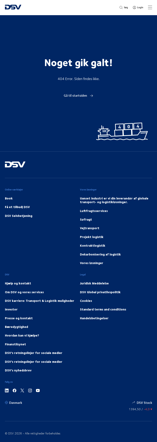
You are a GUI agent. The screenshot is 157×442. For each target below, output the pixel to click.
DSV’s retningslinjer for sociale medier (33, 352)
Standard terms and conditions (103, 309)
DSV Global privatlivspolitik (100, 292)
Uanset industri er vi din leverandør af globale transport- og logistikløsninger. (114, 200)
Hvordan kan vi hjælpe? (22, 335)
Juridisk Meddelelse (94, 283)
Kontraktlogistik (92, 245)
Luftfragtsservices (94, 210)
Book (9, 198)
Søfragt (86, 219)
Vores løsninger (91, 262)
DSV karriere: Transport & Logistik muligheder (39, 300)
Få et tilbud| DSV (17, 206)
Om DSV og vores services (24, 292)
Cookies (86, 300)
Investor (11, 309)
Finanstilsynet (15, 344)
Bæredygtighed (16, 326)
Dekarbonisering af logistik (100, 254)
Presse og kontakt (19, 318)
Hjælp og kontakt (18, 283)
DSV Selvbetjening (18, 215)
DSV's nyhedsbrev (18, 370)
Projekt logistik (91, 236)
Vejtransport (89, 228)
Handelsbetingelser (94, 318)
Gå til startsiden (76, 95)
